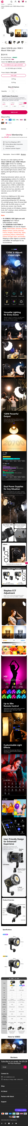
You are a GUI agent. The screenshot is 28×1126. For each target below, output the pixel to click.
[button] (11, 1)
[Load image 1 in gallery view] (6, 42)
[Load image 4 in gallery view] (18, 42)
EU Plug (14, 82)
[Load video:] (14, 1046)
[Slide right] (25, 24)
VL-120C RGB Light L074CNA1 (14, 68)
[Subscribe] (25, 1067)
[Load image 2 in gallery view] (10, 42)
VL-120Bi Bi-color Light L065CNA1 (14, 65)
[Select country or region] (19, 2)
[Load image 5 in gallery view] (22, 42)
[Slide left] (2, 24)
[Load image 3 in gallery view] (14, 42)
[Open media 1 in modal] (14, 24)
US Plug (13, 79)
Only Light (13, 75)
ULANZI (7, 1119)
